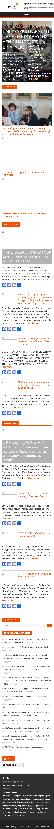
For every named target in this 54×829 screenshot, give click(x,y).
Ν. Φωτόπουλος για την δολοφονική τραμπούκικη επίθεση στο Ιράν (34, 341)
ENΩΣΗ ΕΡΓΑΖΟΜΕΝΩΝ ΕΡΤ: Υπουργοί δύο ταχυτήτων (34, 495)
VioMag (13, 827)
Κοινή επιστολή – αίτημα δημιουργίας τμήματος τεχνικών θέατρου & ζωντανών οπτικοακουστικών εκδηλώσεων (35, 299)
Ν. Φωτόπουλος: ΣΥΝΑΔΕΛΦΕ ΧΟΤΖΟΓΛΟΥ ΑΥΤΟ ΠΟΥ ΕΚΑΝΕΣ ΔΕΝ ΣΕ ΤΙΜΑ (27, 257)
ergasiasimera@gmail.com (13, 782)
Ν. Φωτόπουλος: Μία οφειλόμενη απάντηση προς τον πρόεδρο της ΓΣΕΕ (34, 385)
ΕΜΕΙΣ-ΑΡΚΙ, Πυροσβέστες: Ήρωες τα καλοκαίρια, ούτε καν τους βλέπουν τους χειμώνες (39, 71)
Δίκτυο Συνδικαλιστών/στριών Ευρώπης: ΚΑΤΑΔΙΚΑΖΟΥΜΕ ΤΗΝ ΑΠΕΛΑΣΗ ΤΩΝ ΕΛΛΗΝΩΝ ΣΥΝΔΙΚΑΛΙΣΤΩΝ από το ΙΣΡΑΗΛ (25, 739)
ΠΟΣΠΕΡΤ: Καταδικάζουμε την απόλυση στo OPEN (35, 534)
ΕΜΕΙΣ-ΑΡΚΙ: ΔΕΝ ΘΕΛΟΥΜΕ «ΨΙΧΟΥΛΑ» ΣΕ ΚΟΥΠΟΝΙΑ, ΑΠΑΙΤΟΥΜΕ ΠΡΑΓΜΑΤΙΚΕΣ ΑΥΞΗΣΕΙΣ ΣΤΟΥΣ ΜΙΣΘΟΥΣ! (37, 53)
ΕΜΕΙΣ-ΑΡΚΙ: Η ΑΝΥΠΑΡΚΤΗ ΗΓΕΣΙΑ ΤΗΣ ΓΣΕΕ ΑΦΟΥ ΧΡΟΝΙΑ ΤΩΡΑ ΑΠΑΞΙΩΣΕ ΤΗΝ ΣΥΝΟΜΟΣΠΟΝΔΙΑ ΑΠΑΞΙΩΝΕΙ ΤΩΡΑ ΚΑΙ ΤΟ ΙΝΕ (14, 68)
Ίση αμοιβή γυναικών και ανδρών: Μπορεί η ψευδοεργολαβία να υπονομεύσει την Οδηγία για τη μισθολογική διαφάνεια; (26, 131)
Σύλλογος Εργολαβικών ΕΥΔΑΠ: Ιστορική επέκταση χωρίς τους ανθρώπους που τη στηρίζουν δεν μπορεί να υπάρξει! (25, 451)
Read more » (42, 279)
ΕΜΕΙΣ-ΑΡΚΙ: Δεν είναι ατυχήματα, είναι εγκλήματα (22, 747)
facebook (6, 789)
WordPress (45, 827)
